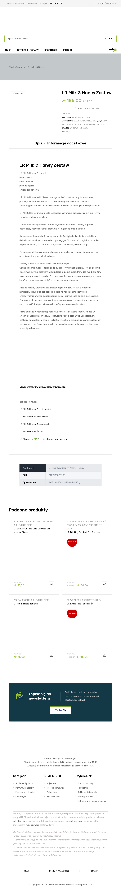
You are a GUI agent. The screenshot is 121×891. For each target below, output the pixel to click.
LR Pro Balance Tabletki (26, 603)
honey (82, 121)
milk (64, 124)
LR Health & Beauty (79, 128)
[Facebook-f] (53, 864)
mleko (74, 124)
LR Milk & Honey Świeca (31, 431)
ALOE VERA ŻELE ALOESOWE (27, 521)
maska (104, 121)
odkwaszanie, (76, 821)
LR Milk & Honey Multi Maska (33, 416)
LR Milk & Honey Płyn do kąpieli (35, 409)
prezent (92, 124)
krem (95, 121)
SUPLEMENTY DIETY (23, 525)
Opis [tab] (38, 143)
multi (80, 124)
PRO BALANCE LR (22, 600)
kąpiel (89, 121)
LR (99, 121)
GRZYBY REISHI (74, 600)
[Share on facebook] (70, 131)
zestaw (100, 124)
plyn (86, 124)
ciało (76, 121)
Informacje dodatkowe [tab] (66, 143)
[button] (60, 710)
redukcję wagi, (32, 825)
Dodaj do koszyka (51, 584)
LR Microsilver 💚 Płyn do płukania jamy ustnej (43, 439)
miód (69, 124)
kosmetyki (58, 762)
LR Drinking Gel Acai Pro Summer (83, 532)
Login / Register (106, 3)
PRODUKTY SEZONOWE (81, 117)
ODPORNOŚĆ (47, 521)
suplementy (41, 762)
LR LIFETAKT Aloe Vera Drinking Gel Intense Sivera (32, 530)
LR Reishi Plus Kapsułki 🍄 (80, 603)
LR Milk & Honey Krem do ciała (34, 424)
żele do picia (19, 821)
